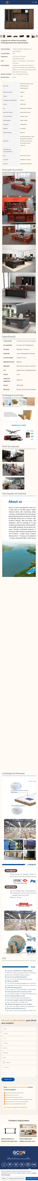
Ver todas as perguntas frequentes (15, 1107)
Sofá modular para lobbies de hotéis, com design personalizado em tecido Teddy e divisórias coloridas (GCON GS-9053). (28, 1140)
